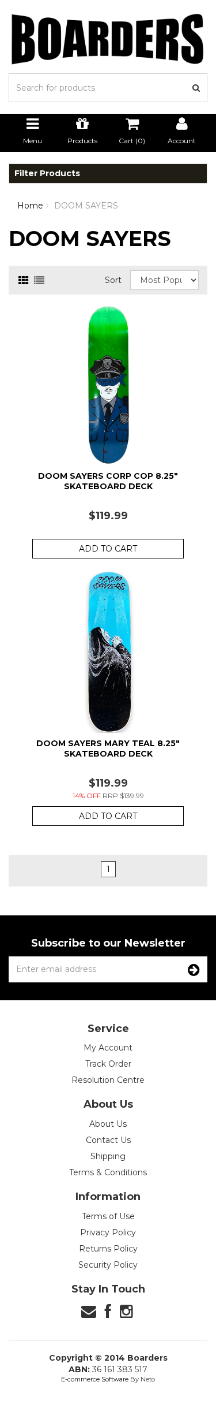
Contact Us (108, 1140)
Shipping (108, 1156)
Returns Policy (108, 1248)
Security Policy (108, 1265)
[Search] (196, 87)
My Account (108, 1047)
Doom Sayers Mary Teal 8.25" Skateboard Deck (108, 748)
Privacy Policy (108, 1232)
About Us (108, 1124)
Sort (113, 280)
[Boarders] (108, 38)
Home (30, 205)
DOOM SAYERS (86, 205)
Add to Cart (108, 548)
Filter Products (47, 173)
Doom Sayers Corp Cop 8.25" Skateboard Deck (108, 481)
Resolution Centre (108, 1080)
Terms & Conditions (108, 1172)
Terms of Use (108, 1216)
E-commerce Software (94, 1379)
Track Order (108, 1064)
